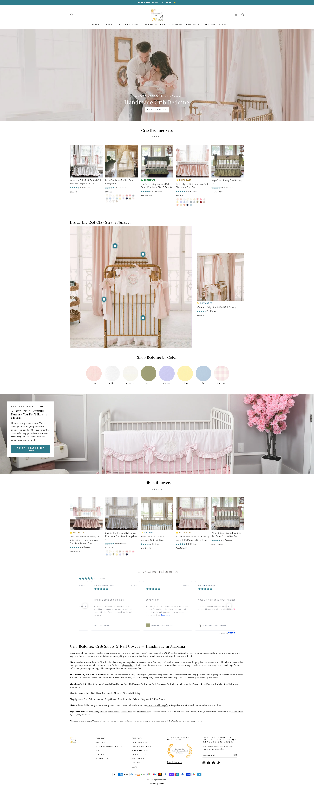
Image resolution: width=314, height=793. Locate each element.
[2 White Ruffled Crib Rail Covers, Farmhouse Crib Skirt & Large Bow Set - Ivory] (110, 551)
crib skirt (129, 665)
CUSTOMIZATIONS (171, 24)
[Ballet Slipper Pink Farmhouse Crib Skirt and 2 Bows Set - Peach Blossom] (184, 205)
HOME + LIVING (129, 24)
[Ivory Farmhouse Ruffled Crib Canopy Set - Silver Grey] (133, 195)
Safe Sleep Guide (175, 677)
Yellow (136, 699)
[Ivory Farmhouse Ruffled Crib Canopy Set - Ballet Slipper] (123, 195)
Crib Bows (146, 683)
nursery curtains (99, 711)
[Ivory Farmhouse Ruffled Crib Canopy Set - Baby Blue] (110, 198)
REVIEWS (210, 24)
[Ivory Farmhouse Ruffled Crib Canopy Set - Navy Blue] (127, 198)
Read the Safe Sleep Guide (30, 449)
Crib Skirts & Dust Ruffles (111, 683)
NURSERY (94, 24)
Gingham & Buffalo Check (153, 699)
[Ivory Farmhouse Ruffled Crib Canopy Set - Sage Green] (130, 198)
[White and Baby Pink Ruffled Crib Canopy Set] (143, 254)
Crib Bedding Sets (88, 683)
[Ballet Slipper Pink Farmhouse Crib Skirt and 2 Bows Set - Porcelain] (191, 199)
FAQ (98, 750)
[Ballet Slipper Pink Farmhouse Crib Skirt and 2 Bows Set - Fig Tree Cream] (181, 205)
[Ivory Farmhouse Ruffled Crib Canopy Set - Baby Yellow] (120, 198)
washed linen (126, 711)
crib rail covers (101, 677)
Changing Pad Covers (190, 683)
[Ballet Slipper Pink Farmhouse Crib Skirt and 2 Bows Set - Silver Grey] (191, 202)
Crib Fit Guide (171, 720)
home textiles (143, 711)
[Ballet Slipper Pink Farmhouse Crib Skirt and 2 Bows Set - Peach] (178, 205)
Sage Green (110, 699)
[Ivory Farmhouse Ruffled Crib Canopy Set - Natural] (117, 195)
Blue (120, 699)
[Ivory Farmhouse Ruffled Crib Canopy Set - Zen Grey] (107, 198)
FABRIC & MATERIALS (141, 746)
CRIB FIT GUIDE (139, 754)
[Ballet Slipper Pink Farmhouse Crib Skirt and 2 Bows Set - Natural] (194, 199)
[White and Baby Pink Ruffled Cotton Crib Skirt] (143, 317)
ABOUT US (101, 754)
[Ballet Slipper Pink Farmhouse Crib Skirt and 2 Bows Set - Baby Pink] (181, 199)
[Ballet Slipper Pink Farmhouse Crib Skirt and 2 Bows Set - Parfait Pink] (201, 199)
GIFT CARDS (101, 742)
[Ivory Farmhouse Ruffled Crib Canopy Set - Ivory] (107, 195)
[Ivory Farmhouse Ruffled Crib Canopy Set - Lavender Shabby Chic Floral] (113, 201)
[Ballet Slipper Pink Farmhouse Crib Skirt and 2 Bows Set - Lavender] (181, 202)
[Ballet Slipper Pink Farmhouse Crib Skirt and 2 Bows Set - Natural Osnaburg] (204, 202)
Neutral (100, 699)
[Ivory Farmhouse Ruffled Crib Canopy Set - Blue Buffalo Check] (110, 201)
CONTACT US (102, 758)
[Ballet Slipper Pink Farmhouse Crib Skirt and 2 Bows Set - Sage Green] (197, 202)
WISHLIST (100, 738)
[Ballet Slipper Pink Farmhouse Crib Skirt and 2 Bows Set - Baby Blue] (184, 202)
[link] (105, 625)
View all (157, 136)
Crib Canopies (159, 683)
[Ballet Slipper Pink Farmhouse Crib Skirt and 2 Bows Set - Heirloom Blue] (187, 202)
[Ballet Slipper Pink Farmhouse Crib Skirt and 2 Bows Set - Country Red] (201, 202)
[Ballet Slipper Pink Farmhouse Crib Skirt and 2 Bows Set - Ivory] (187, 199)
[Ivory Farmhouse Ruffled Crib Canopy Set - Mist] (117, 198)
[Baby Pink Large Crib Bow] (104, 299)
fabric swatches (107, 720)
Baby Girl (90, 693)
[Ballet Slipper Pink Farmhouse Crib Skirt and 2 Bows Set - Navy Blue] (187, 205)
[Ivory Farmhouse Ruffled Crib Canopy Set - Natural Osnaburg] (117, 201)
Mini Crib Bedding (131, 693)
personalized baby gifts (157, 705)
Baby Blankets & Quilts (211, 683)
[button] (85, 605)
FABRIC (150, 24)
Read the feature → (174, 762)
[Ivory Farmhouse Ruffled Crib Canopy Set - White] (110, 195)
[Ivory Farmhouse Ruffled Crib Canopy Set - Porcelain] (113, 195)
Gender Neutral (114, 693)
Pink (86, 699)
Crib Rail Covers (132, 683)
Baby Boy (100, 693)
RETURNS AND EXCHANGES (109, 746)
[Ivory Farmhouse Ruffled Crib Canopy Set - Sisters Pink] (127, 195)
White (92, 699)
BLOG (222, 24)
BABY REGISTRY (139, 758)
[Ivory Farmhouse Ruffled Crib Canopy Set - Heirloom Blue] (113, 198)
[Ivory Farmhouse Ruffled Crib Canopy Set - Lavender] (123, 198)
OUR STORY (193, 24)
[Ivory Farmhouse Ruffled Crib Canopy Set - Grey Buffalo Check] (107, 201)
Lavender (127, 699)
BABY (109, 24)
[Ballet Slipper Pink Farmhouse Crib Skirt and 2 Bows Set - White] (184, 199)
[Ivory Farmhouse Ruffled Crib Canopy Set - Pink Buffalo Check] (133, 198)
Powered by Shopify (157, 783)
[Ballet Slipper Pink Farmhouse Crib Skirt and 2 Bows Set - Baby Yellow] (178, 202)
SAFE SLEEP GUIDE (140, 750)
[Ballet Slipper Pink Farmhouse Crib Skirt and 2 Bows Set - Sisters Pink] (197, 199)
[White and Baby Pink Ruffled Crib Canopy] (115, 245)
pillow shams (113, 711)
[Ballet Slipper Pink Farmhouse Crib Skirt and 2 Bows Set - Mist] (191, 205)
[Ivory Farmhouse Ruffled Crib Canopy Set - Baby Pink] (120, 195)
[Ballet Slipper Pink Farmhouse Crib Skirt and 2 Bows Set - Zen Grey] (194, 202)
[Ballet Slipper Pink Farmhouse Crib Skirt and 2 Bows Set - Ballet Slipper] (178, 199)
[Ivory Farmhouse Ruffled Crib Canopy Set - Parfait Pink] (130, 195)
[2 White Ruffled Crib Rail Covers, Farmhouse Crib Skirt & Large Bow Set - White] (107, 551)
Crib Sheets (172, 683)
